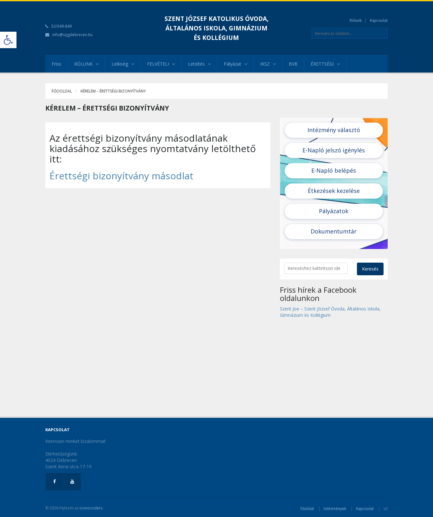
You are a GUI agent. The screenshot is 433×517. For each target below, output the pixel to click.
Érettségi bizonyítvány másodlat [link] (121, 175)
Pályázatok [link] (333, 211)
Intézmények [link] (335, 508)
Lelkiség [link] (120, 64)
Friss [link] (56, 64)
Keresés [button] (370, 269)
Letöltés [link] (196, 64)
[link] (8, 40)
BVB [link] (293, 64)
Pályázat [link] (232, 64)
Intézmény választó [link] (333, 130)
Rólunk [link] (356, 20)
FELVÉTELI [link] (158, 64)
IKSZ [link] (265, 64)
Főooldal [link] (62, 91)
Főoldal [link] (307, 508)
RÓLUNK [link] (83, 64)
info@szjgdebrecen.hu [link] (72, 34)
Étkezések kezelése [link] (334, 191)
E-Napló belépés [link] (333, 170)
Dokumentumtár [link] (334, 231)
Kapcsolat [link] (379, 20)
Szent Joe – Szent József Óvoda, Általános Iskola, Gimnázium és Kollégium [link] (330, 312)
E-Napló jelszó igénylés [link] (333, 150)
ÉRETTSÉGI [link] (322, 64)
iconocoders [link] (91, 508)
